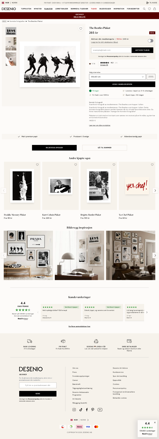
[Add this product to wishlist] (81, 28)
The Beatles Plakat (35, 21)
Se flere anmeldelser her (79, 326)
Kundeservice (118, 372)
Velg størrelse (94, 72)
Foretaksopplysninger (81, 376)
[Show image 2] (11, 43)
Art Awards (77, 399)
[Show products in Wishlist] (149, 9)
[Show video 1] (11, 59)
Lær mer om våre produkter (99, 125)
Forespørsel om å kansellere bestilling (124, 393)
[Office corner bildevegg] (79, 255)
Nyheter (38, 9)
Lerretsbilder (61, 9)
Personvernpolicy (112, 56)
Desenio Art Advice (120, 368)
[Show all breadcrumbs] (4, 21)
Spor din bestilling (120, 376)
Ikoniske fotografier (17, 21)
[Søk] (144, 9)
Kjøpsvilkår (117, 380)
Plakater (48, 9)
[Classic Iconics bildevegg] (28, 255)
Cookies (116, 384)
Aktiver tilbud (142, 50)
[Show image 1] (11, 31)
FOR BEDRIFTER (133, 9)
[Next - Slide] (155, 190)
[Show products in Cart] (154, 9)
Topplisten (26, 9)
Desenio (86, 432)
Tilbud (94, 9)
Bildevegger (105, 9)
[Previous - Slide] (4, 190)
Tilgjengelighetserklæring (82, 388)
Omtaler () (104, 65)
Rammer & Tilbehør (79, 9)
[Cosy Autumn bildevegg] (130, 255)
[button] (151, 77)
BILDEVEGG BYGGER (54, 148)
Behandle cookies (120, 398)
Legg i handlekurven (122, 84)
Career (75, 380)
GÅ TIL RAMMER (104, 148)
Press (75, 372)
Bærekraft (76, 384)
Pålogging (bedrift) (80, 403)
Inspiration (119, 9)
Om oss (75, 368)
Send (38, 394)
